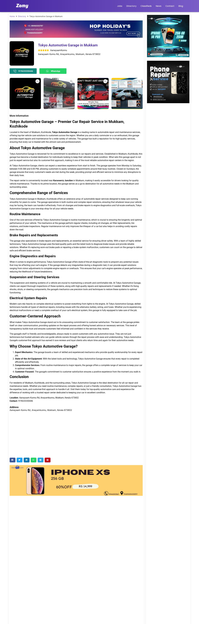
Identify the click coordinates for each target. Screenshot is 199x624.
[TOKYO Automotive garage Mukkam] (25, 93)
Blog (180, 6)
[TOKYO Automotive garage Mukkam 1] (127, 93)
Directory (131, 6)
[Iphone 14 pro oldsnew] (168, 56)
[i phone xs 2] (76, 495)
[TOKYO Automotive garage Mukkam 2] (93, 93)
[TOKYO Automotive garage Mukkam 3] (59, 93)
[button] (12, 460)
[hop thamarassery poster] (76, 37)
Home (12, 16)
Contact (169, 6)
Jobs (119, 6)
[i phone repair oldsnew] (168, 102)
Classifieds (146, 6)
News (158, 6)
